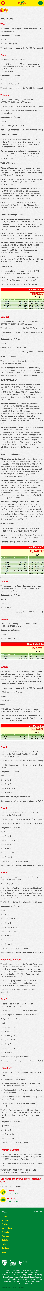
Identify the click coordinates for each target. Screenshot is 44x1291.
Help (4, 1244)
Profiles (5, 1224)
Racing (5, 1220)
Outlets (5, 1240)
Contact (5, 1248)
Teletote (5, 1236)
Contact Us (6, 1270)
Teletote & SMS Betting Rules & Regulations (22, 1272)
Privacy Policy (17, 1270)
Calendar (6, 1232)
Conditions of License (10, 1275)
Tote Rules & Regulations (32, 1270)
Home (4, 1216)
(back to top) (38, 1211)
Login (4, 1252)
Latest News (7, 1228)
